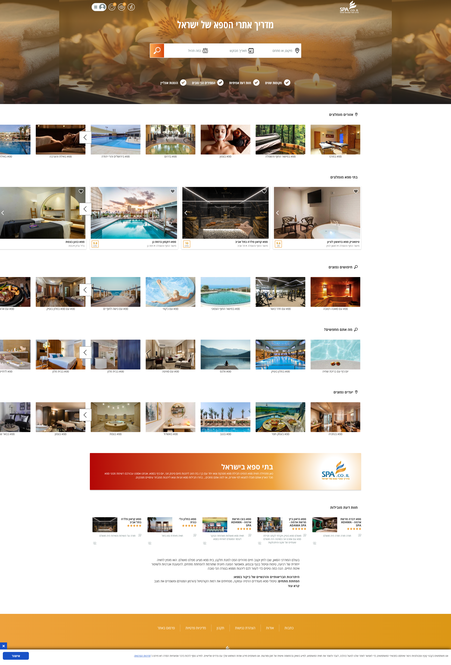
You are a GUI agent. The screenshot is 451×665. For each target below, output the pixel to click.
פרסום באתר (166, 627)
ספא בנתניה (335, 434)
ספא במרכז (335, 156)
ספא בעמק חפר (280, 434)
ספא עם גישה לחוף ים (115, 309)
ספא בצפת (116, 434)
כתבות (289, 627)
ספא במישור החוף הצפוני (225, 309)
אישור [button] (16, 656)
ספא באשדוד (170, 434)
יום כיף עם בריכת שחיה (335, 371)
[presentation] (85, 137)
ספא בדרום (170, 156)
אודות (270, 627)
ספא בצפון (225, 156)
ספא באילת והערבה (61, 156)
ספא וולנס (225, 371)
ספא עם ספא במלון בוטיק (61, 309)
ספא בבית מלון (115, 371)
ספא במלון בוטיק (280, 371)
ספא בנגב (225, 434)
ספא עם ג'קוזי (170, 309)
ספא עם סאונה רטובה (335, 309)
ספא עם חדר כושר (280, 309)
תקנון (220, 627)
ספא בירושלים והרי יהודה (115, 156)
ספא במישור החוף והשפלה (280, 156)
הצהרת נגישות (245, 627)
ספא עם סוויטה (170, 371)
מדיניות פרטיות (196, 627)
